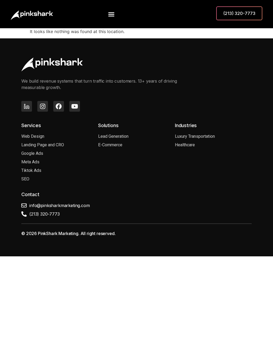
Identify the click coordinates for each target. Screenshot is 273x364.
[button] (111, 14)
